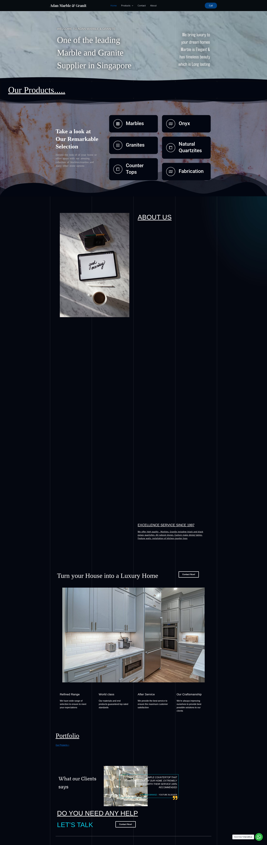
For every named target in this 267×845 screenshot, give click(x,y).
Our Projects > (62, 745)
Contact (142, 5)
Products (125, 5)
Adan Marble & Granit (68, 5)
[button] (211, 5)
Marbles (135, 123)
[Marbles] (117, 123)
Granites (135, 145)
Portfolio (67, 735)
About (153, 5)
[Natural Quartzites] (170, 147)
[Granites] (117, 145)
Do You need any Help (97, 813)
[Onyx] (170, 123)
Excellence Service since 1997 (166, 525)
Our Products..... (36, 90)
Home (113, 5)
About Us (155, 217)
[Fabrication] (170, 171)
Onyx (184, 123)
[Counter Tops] (117, 169)
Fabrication (191, 171)
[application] (131, 5)
